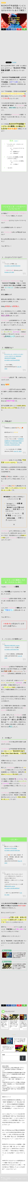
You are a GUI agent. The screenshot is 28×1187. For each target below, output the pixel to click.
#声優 (20, 442)
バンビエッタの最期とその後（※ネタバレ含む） (15, 157)
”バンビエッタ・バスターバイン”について (15, 145)
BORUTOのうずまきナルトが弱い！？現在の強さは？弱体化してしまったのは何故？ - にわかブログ (13, 1150)
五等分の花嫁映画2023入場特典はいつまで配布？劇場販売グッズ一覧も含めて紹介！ (13, 1102)
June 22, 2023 (17, 451)
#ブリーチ (13, 356)
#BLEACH (18, 356)
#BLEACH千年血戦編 (10, 358)
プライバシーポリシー (11, 1183)
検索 (3, 1054)
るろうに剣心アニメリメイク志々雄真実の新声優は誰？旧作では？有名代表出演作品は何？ (13, 1089)
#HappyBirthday (13, 442)
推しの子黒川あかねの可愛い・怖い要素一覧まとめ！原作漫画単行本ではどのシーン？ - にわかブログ (13, 1136)
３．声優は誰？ (15, 153)
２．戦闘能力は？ (15, 151)
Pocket (14, 62)
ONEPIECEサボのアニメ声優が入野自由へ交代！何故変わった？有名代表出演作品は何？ (13, 1084)
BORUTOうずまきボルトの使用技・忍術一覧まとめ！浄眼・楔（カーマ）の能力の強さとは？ (13, 1146)
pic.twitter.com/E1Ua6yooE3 (12, 444)
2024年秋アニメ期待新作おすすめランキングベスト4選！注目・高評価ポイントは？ (13, 1079)
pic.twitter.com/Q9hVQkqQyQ (12, 265)
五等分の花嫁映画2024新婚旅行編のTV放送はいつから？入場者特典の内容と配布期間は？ (13, 1074)
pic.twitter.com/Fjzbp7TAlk (12, 649)
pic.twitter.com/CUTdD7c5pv (12, 850)
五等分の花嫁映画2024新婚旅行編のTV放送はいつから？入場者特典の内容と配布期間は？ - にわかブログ (13, 1106)
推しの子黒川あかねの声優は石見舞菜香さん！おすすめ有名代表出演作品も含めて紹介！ (13, 1132)
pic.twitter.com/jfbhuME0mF (12, 888)
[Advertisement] (14, 47)
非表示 (16, 141)
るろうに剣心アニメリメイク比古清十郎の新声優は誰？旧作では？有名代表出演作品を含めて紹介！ (13, 1116)
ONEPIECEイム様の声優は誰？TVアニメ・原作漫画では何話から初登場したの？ (13, 1069)
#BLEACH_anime (14, 645)
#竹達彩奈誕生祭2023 (16, 440)
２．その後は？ (15, 164)
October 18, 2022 (9, 272)
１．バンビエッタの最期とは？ (17, 161)
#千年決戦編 (13, 848)
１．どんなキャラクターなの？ (17, 149)
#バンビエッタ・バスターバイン (13, 354)
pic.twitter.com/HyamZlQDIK (12, 360)
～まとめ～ (10, 168)
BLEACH (3, 2)
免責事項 (19, 1183)
